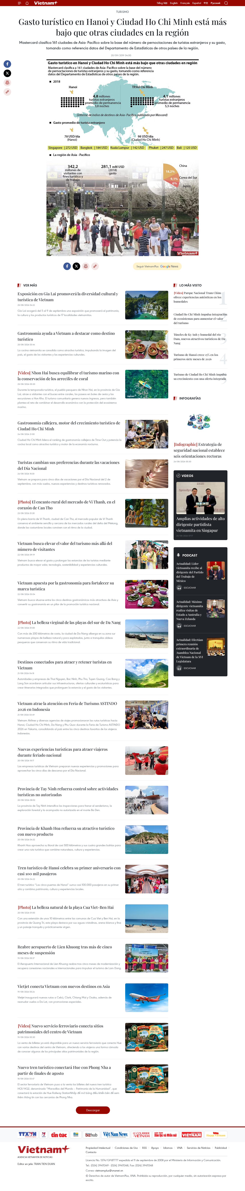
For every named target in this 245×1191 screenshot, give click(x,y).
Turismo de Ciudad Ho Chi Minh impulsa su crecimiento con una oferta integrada (200, 377)
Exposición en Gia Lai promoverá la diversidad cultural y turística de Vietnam (68, 296)
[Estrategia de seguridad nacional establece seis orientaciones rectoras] (200, 422)
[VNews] (43, 1134)
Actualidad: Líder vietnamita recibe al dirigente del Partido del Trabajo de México (189, 572)
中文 (206, 3)
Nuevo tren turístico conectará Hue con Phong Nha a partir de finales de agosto (64, 1070)
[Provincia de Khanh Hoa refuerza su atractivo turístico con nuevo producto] (146, 839)
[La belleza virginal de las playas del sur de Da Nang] (146, 633)
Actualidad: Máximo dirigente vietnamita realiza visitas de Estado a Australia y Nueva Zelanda (189, 610)
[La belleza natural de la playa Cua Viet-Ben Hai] (146, 918)
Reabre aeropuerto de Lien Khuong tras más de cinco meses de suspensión (65, 949)
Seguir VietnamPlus (147, 266)
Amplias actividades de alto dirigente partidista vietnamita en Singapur (200, 524)
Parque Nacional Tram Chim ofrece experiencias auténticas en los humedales (197, 297)
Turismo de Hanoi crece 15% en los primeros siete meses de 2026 (196, 357)
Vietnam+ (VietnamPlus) (46, 3)
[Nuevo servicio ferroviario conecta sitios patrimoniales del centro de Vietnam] (146, 1037)
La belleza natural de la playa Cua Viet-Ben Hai (72, 907)
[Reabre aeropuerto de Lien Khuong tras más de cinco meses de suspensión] (146, 958)
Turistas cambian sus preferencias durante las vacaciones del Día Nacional (68, 465)
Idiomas (168, 1148)
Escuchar (190, 587)
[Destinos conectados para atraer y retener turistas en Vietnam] (146, 673)
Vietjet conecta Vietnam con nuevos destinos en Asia (64, 986)
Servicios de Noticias (198, 1148)
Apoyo (155, 1148)
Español (196, 3)
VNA (179, 1148)
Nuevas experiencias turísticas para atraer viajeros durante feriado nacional (63, 752)
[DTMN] (165, 1134)
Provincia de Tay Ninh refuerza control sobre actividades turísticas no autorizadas (68, 791)
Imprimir (7, 82)
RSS (144, 1148)
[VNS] (115, 1134)
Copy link (7, 92)
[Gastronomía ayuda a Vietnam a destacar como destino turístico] (146, 344)
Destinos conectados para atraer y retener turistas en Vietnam (65, 664)
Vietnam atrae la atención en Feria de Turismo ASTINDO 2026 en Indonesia (67, 706)
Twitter (7, 73)
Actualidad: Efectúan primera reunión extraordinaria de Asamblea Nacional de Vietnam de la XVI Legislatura (189, 650)
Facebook (7, 64)
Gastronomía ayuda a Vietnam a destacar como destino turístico (66, 336)
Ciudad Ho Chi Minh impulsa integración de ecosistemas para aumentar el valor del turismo (200, 318)
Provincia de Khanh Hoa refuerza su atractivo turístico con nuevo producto (66, 831)
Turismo (122, 12)
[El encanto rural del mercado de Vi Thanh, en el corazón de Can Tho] (146, 513)
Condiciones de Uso (126, 1148)
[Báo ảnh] (191, 1134)
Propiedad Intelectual (98, 1148)
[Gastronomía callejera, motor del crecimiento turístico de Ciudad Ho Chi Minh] (146, 434)
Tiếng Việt (162, 3)
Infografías (190, 398)
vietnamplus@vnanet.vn (109, 1170)
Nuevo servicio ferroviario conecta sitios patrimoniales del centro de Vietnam (60, 1028)
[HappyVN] (215, 1134)
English (174, 3)
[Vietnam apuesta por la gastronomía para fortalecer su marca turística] (146, 594)
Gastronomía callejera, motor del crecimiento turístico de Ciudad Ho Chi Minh (69, 425)
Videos (187, 476)
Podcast (189, 555)
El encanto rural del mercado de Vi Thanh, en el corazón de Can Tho (66, 504)
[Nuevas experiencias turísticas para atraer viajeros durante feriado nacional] (146, 760)
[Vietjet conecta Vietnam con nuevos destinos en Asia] (146, 997)
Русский (215, 3)
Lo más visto (190, 285)
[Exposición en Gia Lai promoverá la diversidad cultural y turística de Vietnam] (146, 305)
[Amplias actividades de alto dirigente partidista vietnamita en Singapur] (200, 498)
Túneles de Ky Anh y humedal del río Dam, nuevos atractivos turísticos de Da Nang (199, 339)
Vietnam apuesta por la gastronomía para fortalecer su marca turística (66, 585)
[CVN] (141, 1134)
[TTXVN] (27, 1134)
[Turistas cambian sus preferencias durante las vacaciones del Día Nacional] (146, 473)
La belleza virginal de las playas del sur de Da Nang (76, 622)
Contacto (91, 1152)
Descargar (93, 1110)
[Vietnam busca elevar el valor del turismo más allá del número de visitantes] (146, 554)
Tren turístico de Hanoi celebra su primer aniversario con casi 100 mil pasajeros (69, 870)
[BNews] (76, 1134)
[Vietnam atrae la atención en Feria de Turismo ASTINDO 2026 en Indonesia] (146, 714)
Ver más (30, 285)
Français (185, 3)
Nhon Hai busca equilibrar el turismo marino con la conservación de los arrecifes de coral (68, 375)
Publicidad (221, 1148)
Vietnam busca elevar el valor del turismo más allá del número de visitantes (65, 546)
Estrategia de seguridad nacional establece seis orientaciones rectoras (199, 450)
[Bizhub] (91, 1134)
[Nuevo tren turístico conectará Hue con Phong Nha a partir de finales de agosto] (146, 1078)
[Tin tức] (59, 1134)
